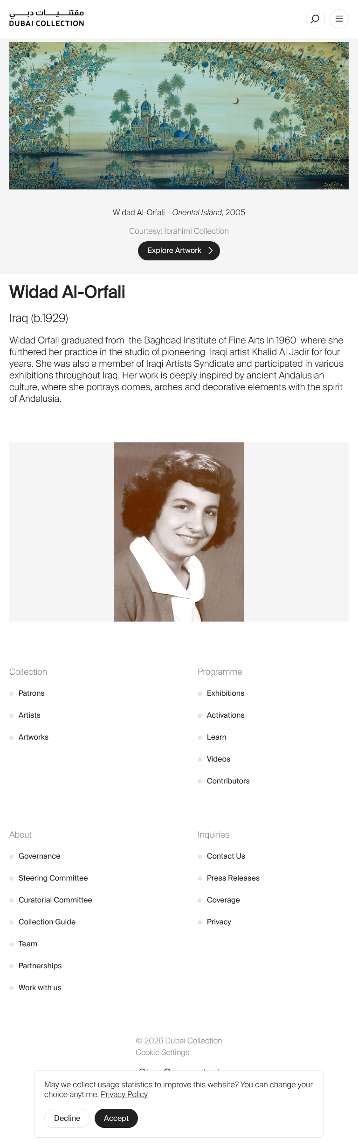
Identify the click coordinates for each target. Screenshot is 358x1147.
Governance (35, 856)
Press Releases (229, 878)
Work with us (35, 988)
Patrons (27, 693)
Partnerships (35, 966)
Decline (67, 1118)
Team (23, 944)
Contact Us (221, 856)
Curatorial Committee (50, 900)
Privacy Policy (124, 1095)
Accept (116, 1118)
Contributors (224, 781)
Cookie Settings (163, 1052)
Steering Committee (48, 878)
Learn (212, 737)
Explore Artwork (174, 250)
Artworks (28, 737)
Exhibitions (221, 693)
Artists (25, 715)
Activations (221, 715)
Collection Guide (42, 922)
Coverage (219, 900)
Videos (214, 759)
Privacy (214, 922)
